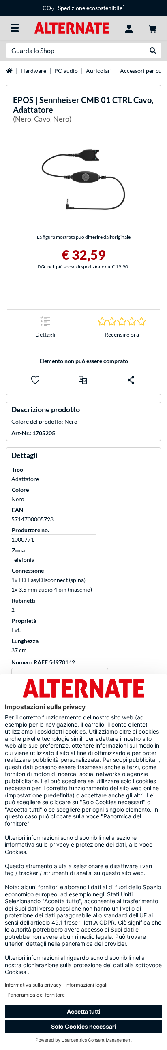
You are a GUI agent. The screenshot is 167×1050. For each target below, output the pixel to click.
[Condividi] (131, 379)
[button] (82, 379)
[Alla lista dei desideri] (35, 379)
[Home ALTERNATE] (71, 27)
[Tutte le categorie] (14, 27)
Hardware (33, 70)
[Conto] (128, 28)
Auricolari (99, 70)
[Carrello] (152, 28)
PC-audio (66, 70)
